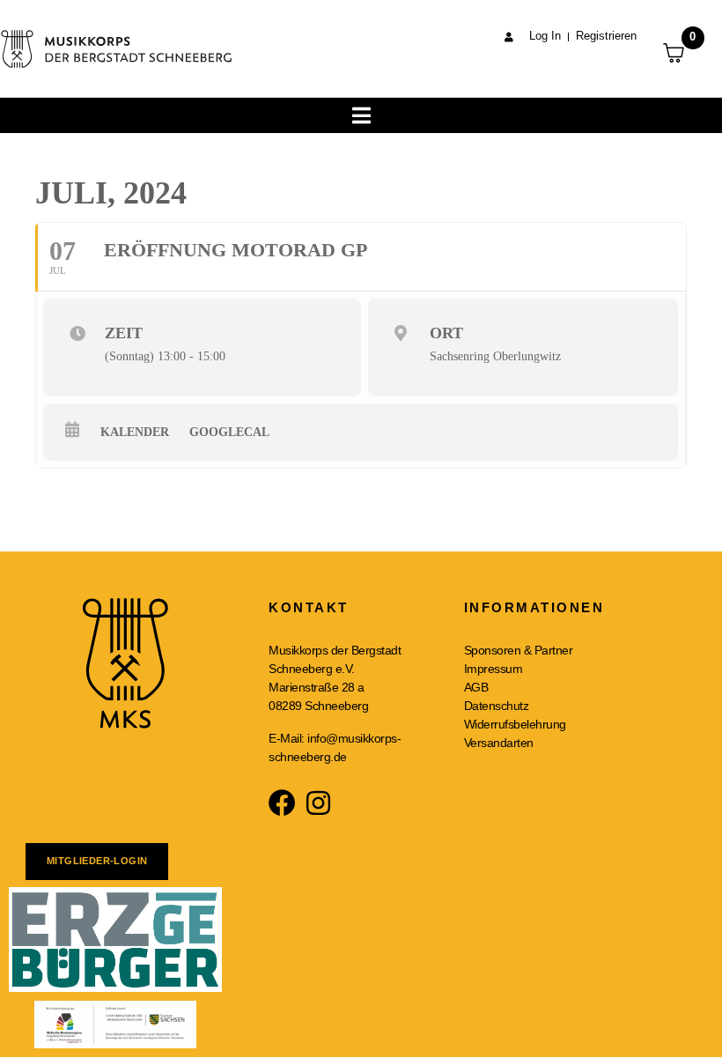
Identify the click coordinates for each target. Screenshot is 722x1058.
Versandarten (499, 743)
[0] (683, 53)
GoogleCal (229, 432)
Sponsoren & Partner (518, 650)
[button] (684, 25)
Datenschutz (496, 706)
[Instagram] (318, 803)
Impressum (493, 669)
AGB (476, 687)
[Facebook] (282, 803)
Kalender (134, 432)
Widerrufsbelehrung (515, 724)
